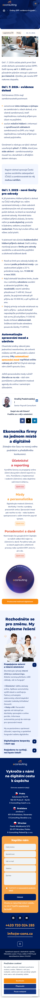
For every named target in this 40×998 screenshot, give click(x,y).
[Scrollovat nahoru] (20, 944)
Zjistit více (20, 487)
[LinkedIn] (20, 918)
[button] (22, 420)
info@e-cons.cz (20, 933)
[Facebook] (13, 918)
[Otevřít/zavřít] (34, 665)
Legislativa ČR (8, 33)
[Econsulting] (10, 4)
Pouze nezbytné (20, 991)
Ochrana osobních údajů (20, 788)
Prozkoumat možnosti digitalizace (20, 602)
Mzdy (19, 33)
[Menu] (35, 3)
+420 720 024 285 (20, 925)
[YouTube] (26, 918)
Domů (4, 10)
